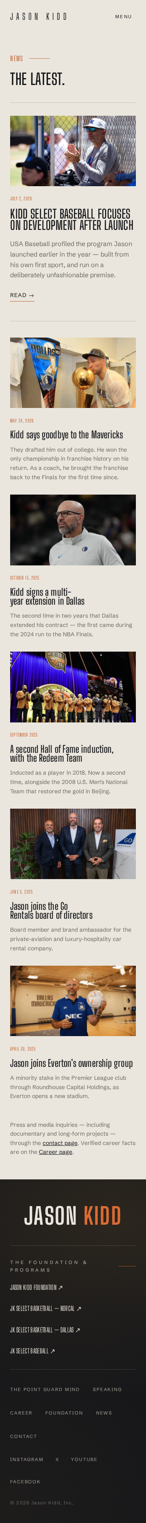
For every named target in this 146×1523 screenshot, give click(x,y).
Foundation (64, 1413)
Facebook (25, 1482)
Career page (55, 1152)
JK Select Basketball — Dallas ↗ (45, 1330)
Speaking (107, 1389)
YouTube (84, 1459)
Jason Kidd (40, 16)
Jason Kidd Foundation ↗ (36, 1287)
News (104, 1413)
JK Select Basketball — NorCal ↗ (46, 1308)
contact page (60, 1143)
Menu (124, 16)
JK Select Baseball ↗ (32, 1351)
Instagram (27, 1459)
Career (21, 1413)
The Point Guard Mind (45, 1389)
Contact (23, 1436)
